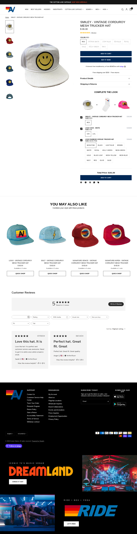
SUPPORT (31, 390)
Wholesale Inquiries (55, 404)
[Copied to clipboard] (98, 182)
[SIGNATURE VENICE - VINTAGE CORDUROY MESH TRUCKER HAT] (85, 234)
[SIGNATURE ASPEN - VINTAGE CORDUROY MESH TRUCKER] (117, 234)
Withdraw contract (33, 422)
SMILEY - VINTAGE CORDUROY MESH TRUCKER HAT (108, 116)
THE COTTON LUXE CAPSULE (68, 2)
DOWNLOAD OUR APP (122, 390)
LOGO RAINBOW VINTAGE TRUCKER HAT (108, 139)
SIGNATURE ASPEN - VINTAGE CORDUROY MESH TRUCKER (116, 262)
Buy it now (106, 60)
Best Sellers (36, 9)
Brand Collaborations (55, 407)
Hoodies (47, 9)
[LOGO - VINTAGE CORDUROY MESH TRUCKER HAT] (20, 234)
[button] (18, 481)
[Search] (122, 9)
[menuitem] (27, 9)
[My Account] (127, 9)
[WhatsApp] (94, 182)
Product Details (86, 78)
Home (7, 17)
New (26, 9)
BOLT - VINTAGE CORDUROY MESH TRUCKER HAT (52, 262)
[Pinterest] (90, 182)
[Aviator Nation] (68, 473)
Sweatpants (57, 9)
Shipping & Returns (88, 84)
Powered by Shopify (38, 441)
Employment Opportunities (57, 416)
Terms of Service (33, 419)
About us (51, 397)
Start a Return (32, 412)
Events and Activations (56, 410)
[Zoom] (69, 25)
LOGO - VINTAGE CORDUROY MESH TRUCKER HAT (20, 262)
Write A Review (116, 304)
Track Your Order (33, 403)
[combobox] (41, 317)
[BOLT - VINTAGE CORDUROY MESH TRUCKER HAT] (52, 234)
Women (88, 9)
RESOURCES (53, 390)
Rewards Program (33, 406)
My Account (52, 394)
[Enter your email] (108, 401)
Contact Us (31, 394)
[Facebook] (81, 182)
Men (97, 9)
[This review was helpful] (38, 363)
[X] (86, 182)
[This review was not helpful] (42, 363)
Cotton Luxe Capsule (73, 9)
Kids (104, 9)
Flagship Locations (55, 400)
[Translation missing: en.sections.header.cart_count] (130, 9)
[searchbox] (19, 317)
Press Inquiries (53, 413)
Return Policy (31, 409)
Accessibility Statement (35, 415)
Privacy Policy (53, 419)
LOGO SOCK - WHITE (108, 128)
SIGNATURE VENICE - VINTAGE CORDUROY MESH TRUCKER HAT (84, 262)
